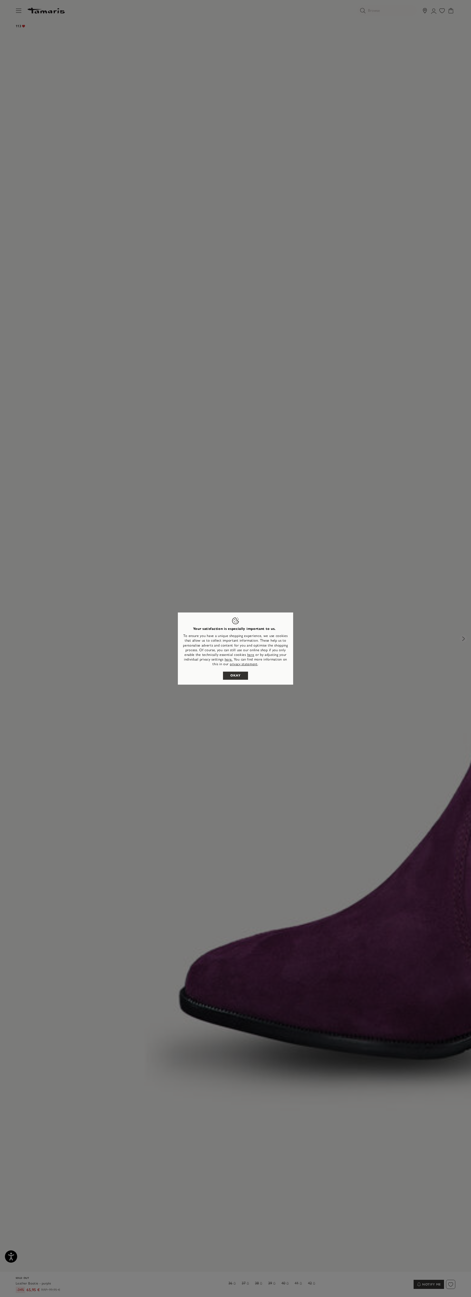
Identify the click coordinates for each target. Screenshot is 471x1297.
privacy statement (244, 664)
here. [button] (229, 659)
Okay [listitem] (235, 675)
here (250, 655)
